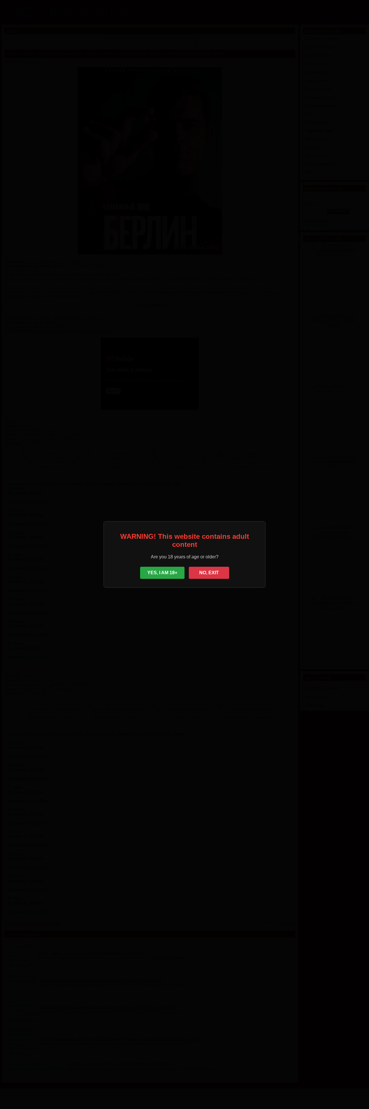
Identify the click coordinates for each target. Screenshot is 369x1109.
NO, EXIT (209, 572)
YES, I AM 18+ (162, 572)
